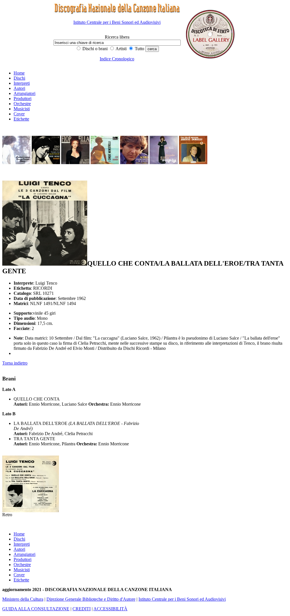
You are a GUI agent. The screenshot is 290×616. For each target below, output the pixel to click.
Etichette (21, 119)
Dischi (19, 78)
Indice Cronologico (117, 58)
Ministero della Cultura (22, 599)
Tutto (139, 48)
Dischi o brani (94, 48)
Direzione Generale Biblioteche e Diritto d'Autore (90, 599)
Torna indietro (14, 363)
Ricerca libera (117, 37)
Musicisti (22, 108)
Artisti (121, 48)
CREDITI (81, 608)
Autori (19, 88)
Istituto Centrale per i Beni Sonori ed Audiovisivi (117, 22)
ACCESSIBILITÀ (110, 608)
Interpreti (22, 83)
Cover (19, 113)
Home (19, 73)
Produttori (22, 98)
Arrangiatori (24, 93)
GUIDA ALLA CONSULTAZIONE (35, 608)
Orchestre (22, 103)
